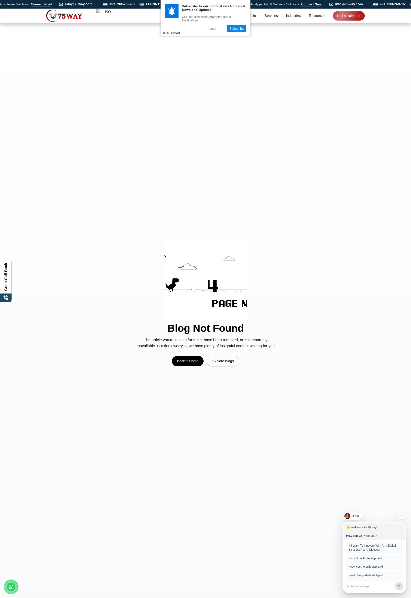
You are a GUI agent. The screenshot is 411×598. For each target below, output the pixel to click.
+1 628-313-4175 (149, 4)
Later (212, 28)
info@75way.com (69, 4)
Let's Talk (345, 16)
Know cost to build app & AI (365, 566)
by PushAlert (173, 32)
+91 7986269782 (113, 4)
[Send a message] (399, 586)
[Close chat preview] (401, 516)
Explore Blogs (223, 361)
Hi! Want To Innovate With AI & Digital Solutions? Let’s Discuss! (372, 548)
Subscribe (236, 28)
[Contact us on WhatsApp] (11, 587)
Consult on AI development (365, 558)
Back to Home (187, 361)
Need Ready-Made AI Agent (365, 575)
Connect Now (31, 4)
